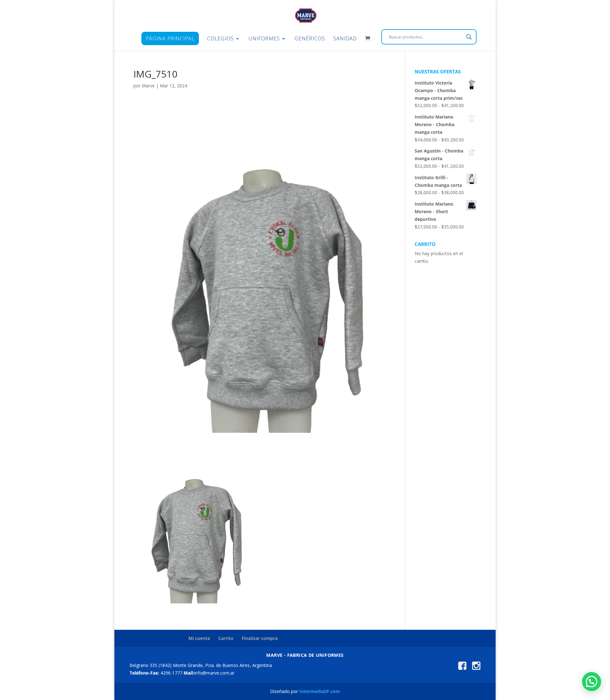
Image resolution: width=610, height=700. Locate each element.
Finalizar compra (260, 638)
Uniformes (264, 39)
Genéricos (310, 39)
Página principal (170, 38)
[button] (591, 681)
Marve (148, 86)
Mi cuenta (199, 638)
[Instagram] (476, 668)
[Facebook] (462, 668)
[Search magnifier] (468, 36)
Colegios (220, 39)
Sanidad (345, 39)
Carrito (226, 638)
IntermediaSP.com (319, 691)
